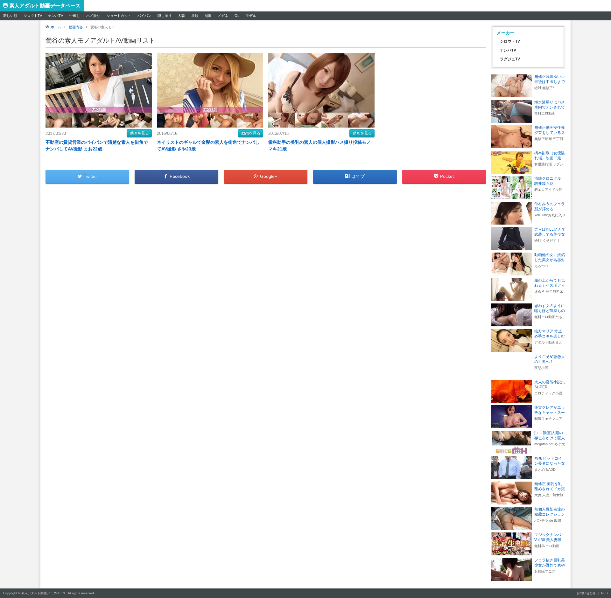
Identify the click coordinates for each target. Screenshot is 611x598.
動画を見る (139, 133)
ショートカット (119, 15)
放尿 (194, 15)
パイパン (144, 15)
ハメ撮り (93, 15)
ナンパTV (55, 15)
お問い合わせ (586, 593)
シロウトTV (33, 15)
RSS (604, 593)
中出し (74, 15)
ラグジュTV (510, 59)
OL (237, 15)
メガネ (223, 15)
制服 (208, 15)
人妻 (181, 15)
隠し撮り (165, 15)
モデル (251, 15)
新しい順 (10, 15)
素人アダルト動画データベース (45, 5)
